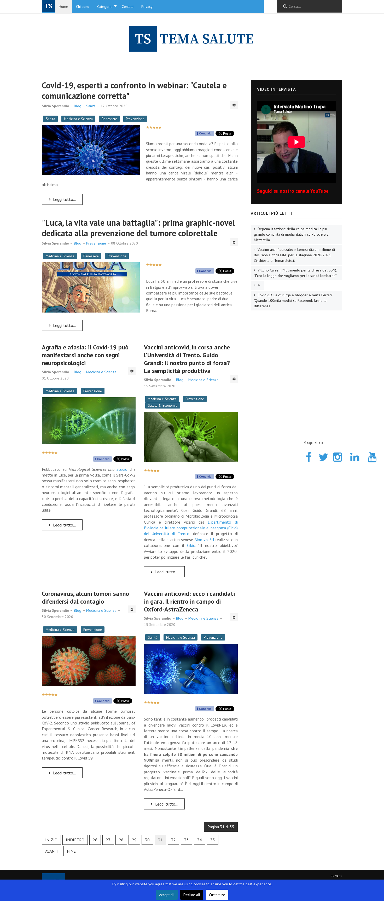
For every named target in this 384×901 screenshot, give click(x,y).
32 (173, 839)
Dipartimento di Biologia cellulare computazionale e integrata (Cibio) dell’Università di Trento (191, 527)
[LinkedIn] (354, 456)
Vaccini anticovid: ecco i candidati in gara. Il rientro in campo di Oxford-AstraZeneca (189, 601)
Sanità (50, 118)
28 (121, 839)
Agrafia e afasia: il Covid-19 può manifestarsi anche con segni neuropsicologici (85, 355)
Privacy (336, 876)
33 (186, 839)
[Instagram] (337, 456)
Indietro (75, 839)
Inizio (51, 839)
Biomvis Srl (204, 539)
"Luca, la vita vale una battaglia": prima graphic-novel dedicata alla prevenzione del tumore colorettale (138, 228)
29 (134, 839)
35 (212, 839)
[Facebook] (308, 456)
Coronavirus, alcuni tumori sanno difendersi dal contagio (85, 597)
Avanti (52, 851)
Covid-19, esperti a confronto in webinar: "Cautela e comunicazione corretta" (134, 90)
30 (147, 839)
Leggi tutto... (64, 199)
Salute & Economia (162, 405)
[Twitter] (322, 456)
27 (108, 839)
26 (95, 839)
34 (199, 839)
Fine (71, 851)
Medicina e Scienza (78, 118)
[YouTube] (371, 456)
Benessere (109, 118)
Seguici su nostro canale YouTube (293, 191)
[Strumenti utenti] (234, 105)
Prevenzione (135, 118)
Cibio (191, 545)
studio (122, 469)
